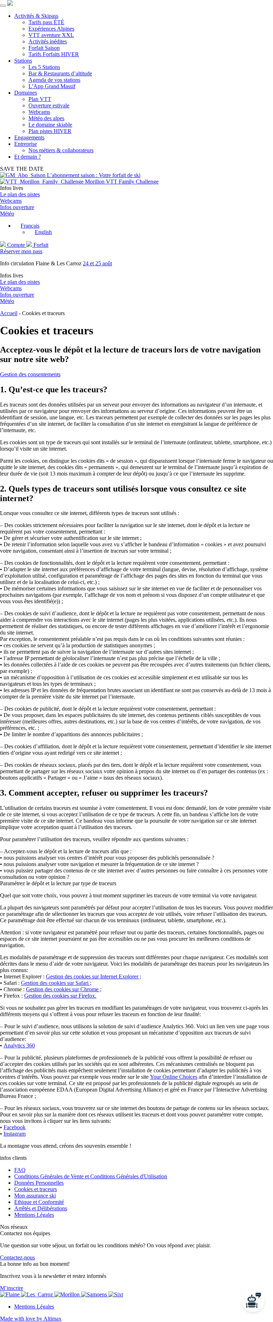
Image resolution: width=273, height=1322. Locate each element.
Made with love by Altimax (30, 1319)
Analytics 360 (19, 1045)
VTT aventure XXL (51, 35)
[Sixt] (115, 1294)
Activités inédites (47, 41)
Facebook (15, 1127)
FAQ (20, 1170)
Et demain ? (27, 157)
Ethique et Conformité (39, 1202)
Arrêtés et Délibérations (40, 1208)
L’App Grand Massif (51, 86)
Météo (7, 214)
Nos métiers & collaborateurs (60, 150)
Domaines (25, 93)
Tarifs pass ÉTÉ (46, 22)
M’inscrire (11, 1288)
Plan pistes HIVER (49, 131)
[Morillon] (67, 1294)
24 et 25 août (97, 263)
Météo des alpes (46, 118)
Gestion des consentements (30, 374)
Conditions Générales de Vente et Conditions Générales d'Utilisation (90, 1176)
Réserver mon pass (21, 251)
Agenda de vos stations (54, 80)
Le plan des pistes (20, 194)
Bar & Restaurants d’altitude (60, 73)
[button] (26, 226)
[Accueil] (10, 4)
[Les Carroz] (37, 1294)
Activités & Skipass (36, 16)
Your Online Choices (173, 1077)
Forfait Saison (44, 48)
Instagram (15, 1134)
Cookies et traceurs (35, 1189)
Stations (23, 61)
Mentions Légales (34, 1215)
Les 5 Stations (44, 67)
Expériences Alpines (51, 29)
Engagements (29, 137)
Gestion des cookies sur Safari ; (56, 983)
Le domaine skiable (50, 125)
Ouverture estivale (48, 105)
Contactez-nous (17, 1257)
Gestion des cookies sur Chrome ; (63, 989)
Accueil (8, 313)
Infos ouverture (17, 207)
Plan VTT (39, 99)
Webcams (39, 112)
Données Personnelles (39, 1183)
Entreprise (25, 144)
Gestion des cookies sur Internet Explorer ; (93, 976)
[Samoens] (94, 1294)
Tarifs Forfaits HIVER (53, 54)
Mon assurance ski (35, 1196)
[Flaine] (10, 1294)
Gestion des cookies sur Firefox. (60, 996)
